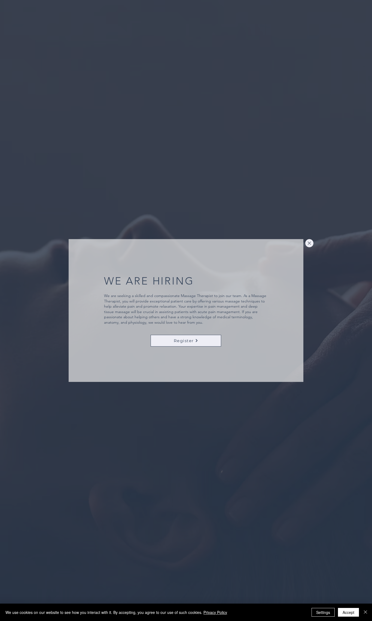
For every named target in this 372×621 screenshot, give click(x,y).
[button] (309, 243)
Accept (348, 612)
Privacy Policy (215, 612)
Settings (323, 612)
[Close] (365, 612)
